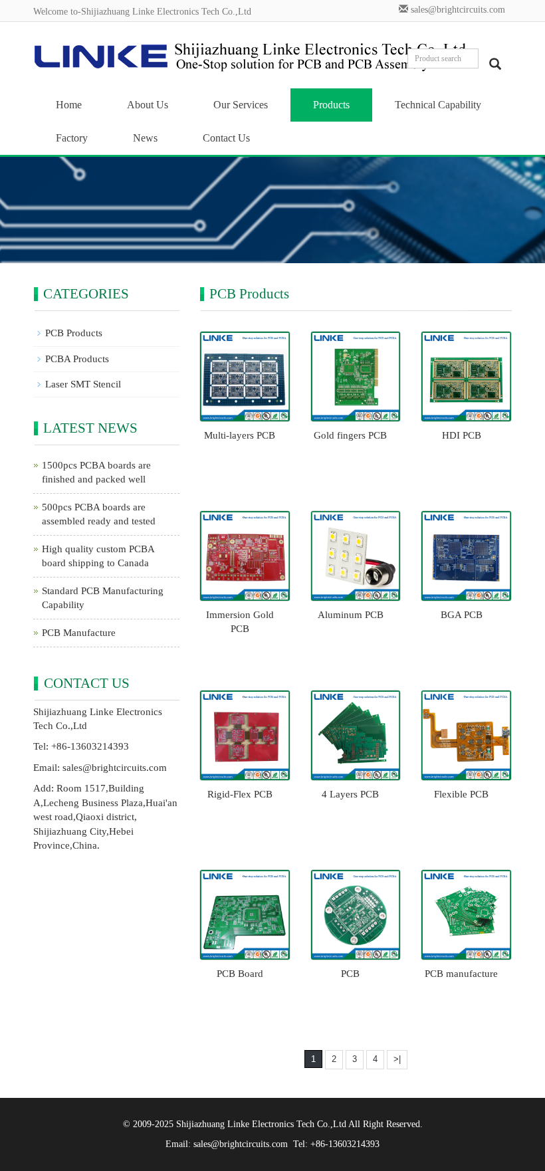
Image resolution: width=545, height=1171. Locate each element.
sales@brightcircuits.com (458, 10)
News (145, 138)
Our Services (240, 104)
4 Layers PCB (350, 794)
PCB (350, 973)
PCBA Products (77, 359)
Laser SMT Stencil (83, 384)
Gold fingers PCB (350, 435)
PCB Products (73, 333)
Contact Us (226, 138)
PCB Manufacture (79, 632)
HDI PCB (461, 435)
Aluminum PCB (350, 614)
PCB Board (240, 973)
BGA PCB (462, 614)
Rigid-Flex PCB (239, 794)
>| (397, 1059)
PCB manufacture (461, 973)
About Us (147, 104)
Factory (72, 138)
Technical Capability (438, 104)
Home (69, 104)
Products (331, 104)
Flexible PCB (461, 794)
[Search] (495, 63)
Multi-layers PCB (239, 435)
